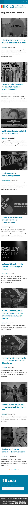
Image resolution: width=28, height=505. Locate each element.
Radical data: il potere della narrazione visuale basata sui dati (14, 407)
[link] (21, 1)
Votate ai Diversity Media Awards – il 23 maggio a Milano (12, 266)
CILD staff (4, 47)
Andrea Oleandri (6, 180)
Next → (16, 469)
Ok (16, 503)
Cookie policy (22, 503)
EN (26, 1)
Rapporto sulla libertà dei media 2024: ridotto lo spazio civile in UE (12, 87)
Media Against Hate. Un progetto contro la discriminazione (12, 220)
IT (23, 1)
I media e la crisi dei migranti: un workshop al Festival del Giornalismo (14, 360)
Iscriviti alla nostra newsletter (10, 485)
